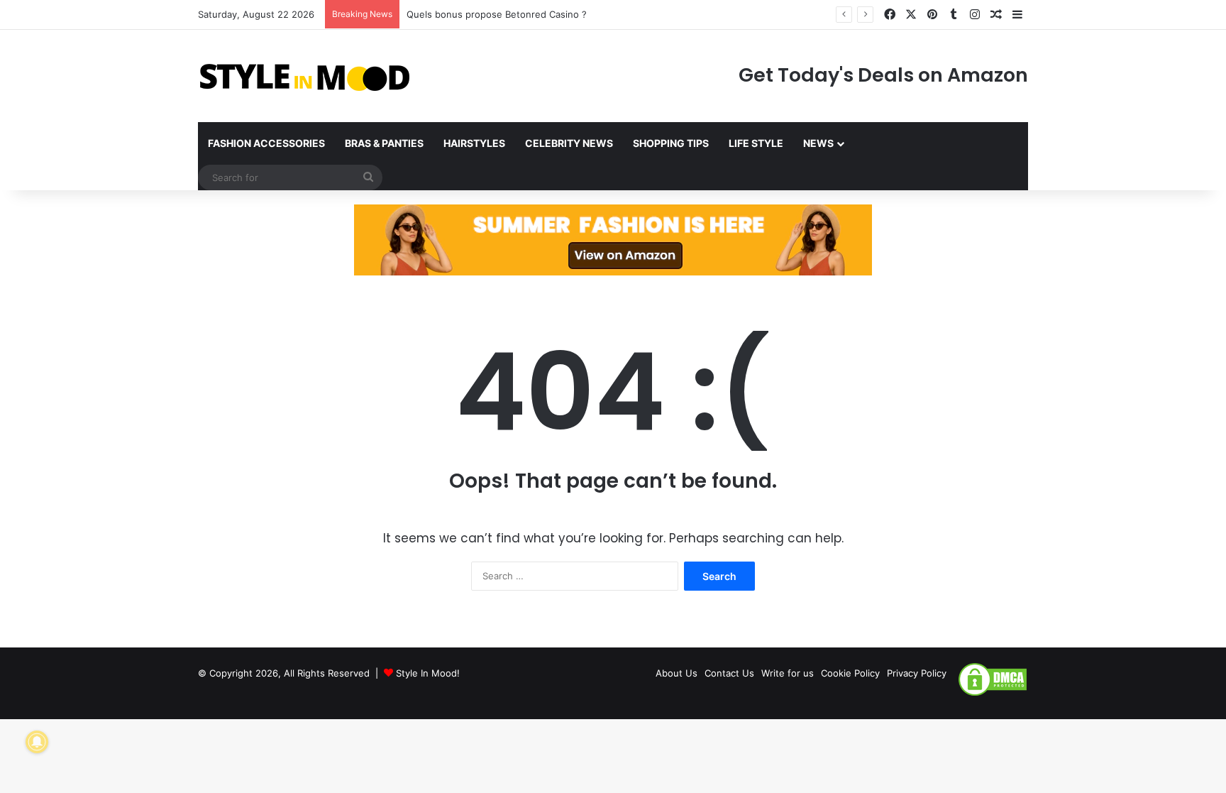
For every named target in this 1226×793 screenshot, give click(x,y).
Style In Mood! (428, 673)
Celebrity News (569, 143)
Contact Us (729, 673)
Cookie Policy (850, 673)
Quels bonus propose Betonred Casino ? (497, 14)
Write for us (787, 673)
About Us (676, 673)
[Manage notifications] (37, 742)
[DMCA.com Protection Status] (992, 693)
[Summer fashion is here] (613, 239)
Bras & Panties (384, 143)
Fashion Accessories (266, 143)
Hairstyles (474, 143)
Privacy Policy (916, 673)
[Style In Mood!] (304, 76)
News (818, 143)
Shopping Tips (671, 143)
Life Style (756, 143)
